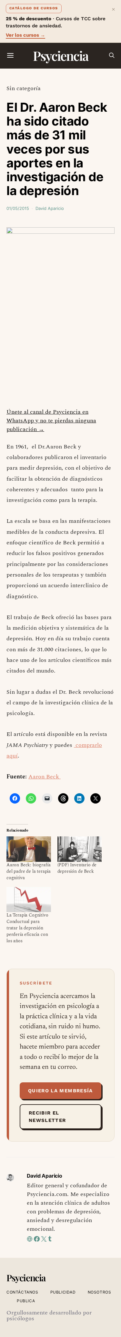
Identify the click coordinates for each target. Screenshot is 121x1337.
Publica (26, 1300)
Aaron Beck (44, 776)
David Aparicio (49, 208)
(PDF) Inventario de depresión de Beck (77, 868)
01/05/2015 (17, 208)
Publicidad (63, 1292)
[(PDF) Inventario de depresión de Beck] (79, 849)
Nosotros (99, 1292)
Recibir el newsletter (47, 1116)
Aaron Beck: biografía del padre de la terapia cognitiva (28, 871)
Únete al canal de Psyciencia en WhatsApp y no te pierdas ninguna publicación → (51, 421)
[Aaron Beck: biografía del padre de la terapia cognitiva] (28, 849)
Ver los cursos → (25, 35)
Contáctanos (22, 1292)
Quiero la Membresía (60, 1091)
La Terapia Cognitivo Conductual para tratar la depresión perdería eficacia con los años (27, 928)
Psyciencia (60, 55)
